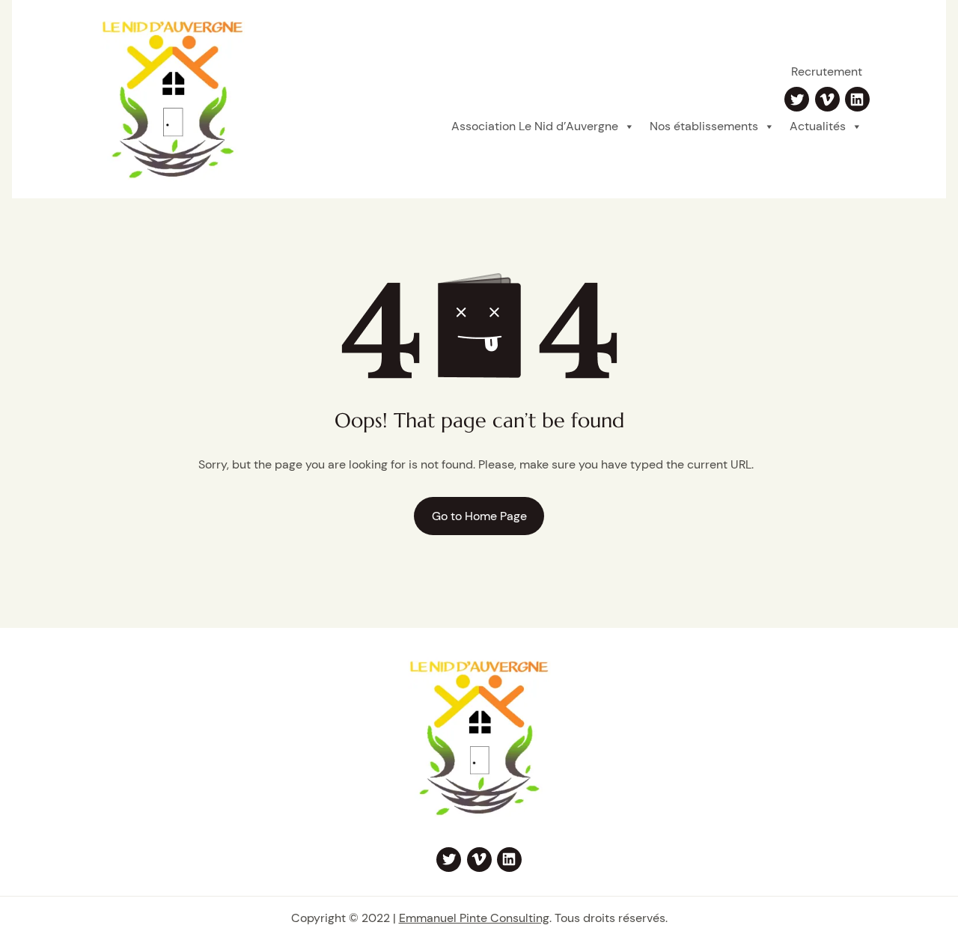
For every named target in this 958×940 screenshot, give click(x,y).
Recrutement (826, 71)
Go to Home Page (479, 516)
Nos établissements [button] (704, 126)
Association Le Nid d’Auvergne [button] (534, 126)
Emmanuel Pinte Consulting (474, 918)
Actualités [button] (818, 126)
